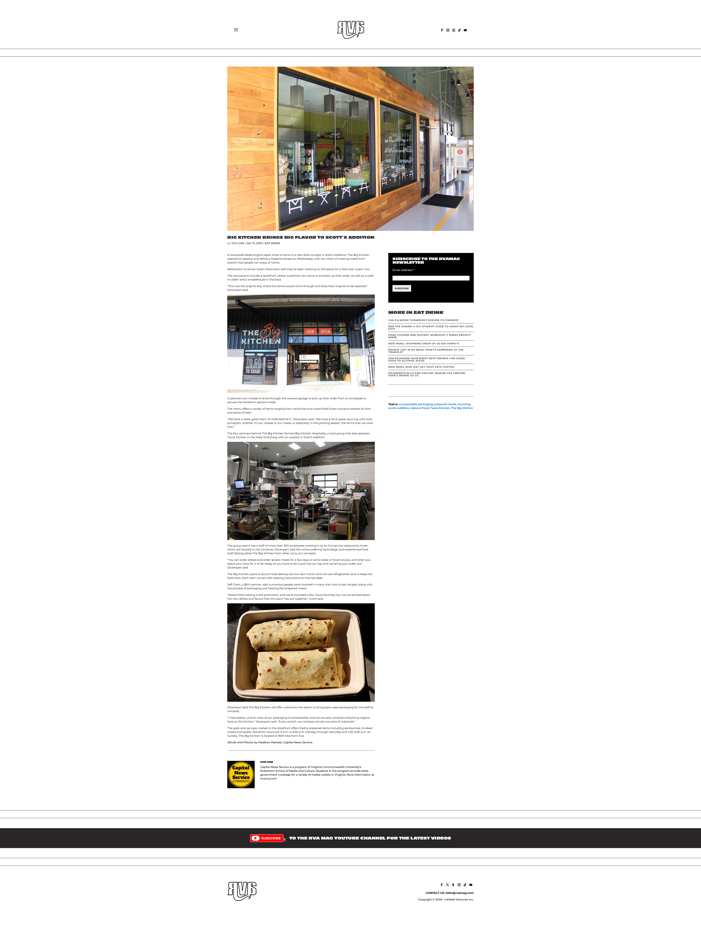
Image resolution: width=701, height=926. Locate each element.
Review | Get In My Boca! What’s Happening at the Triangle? (426, 351)
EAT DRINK (272, 243)
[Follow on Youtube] (465, 30)
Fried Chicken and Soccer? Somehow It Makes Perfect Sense (429, 336)
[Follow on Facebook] (442, 30)
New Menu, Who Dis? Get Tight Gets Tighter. (421, 366)
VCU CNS (237, 243)
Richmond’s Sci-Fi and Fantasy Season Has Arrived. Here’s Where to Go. (427, 374)
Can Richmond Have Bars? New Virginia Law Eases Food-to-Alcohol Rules (426, 359)
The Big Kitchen (462, 408)
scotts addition (398, 408)
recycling (463, 404)
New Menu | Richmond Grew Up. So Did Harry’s (423, 343)
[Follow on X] (447, 885)
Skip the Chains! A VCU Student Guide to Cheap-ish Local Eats (431, 327)
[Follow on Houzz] (454, 30)
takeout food (420, 408)
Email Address (403, 270)
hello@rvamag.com (460, 893)
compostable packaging (416, 404)
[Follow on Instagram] (448, 30)
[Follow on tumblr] (453, 885)
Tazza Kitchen (440, 408)
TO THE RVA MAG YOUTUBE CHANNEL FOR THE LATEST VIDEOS (370, 838)
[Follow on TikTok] (459, 30)
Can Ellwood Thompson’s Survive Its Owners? (423, 320)
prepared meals (445, 404)
